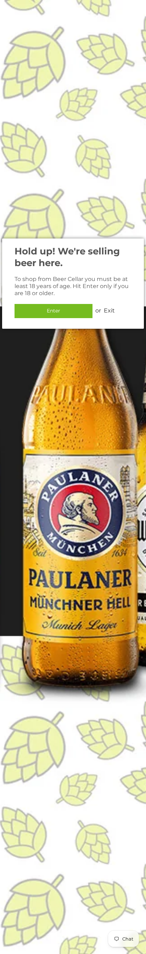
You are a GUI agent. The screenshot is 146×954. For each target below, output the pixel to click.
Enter (53, 311)
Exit (109, 310)
